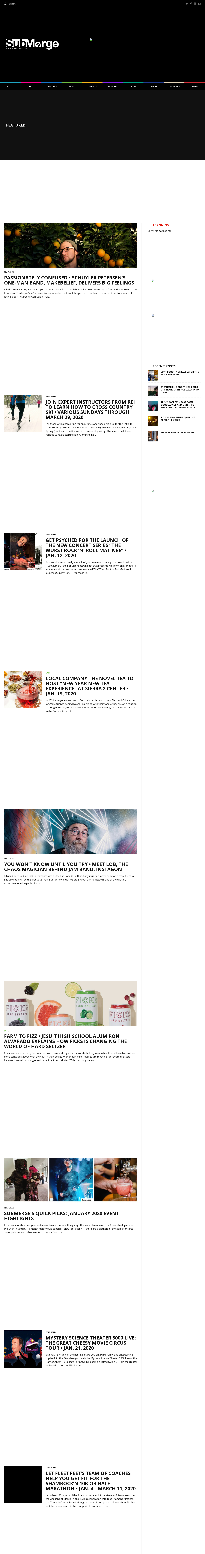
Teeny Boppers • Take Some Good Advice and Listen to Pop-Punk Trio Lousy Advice (178, 405)
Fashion (113, 86)
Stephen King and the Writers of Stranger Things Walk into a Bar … (180, 390)
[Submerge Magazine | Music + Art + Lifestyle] (32, 48)
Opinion (154, 86)
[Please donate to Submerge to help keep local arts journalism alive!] (153, 281)
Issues (195, 86)
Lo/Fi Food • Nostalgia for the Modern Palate (180, 373)
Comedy (92, 86)
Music (10, 86)
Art (31, 86)
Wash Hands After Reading (177, 432)
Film (133, 86)
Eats (72, 86)
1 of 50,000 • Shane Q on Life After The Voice (178, 418)
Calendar (174, 86)
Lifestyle (51, 86)
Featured (9, 272)
